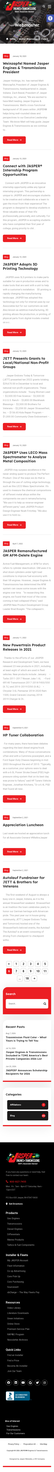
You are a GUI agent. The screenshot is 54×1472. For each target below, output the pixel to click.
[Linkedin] (16, 1383)
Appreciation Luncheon (23, 825)
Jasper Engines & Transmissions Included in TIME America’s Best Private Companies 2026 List (27, 1055)
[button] (50, 18)
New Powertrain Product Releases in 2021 (24, 647)
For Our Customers (15, 1433)
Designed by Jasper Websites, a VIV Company (27, 1459)
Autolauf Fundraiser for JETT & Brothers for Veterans (24, 881)
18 (27, 978)
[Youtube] (23, 1383)
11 (45, 971)
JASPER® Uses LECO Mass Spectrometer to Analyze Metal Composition (25, 456)
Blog (6, 56)
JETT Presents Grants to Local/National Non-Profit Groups (26, 362)
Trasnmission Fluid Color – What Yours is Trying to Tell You (26, 1039)
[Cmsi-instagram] (45, 1383)
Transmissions (13, 1429)
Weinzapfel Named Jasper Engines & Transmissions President (26, 67)
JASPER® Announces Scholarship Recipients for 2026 (26, 1072)
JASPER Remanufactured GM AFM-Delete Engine (25, 553)
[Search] (44, 1003)
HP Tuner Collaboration (23, 735)
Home (12, 39)
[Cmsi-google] (30, 1383)
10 (37, 971)
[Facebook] (9, 1383)
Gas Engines (12, 1426)
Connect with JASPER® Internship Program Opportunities (22, 170)
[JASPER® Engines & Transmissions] (19, 6)
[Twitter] (37, 1383)
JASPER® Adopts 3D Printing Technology (20, 266)
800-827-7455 (18, 1181)
